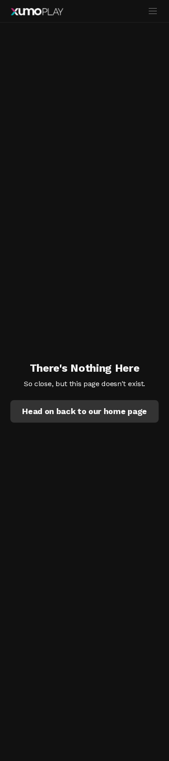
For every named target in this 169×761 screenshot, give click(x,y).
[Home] (37, 11)
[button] (84, 411)
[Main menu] (152, 11)
